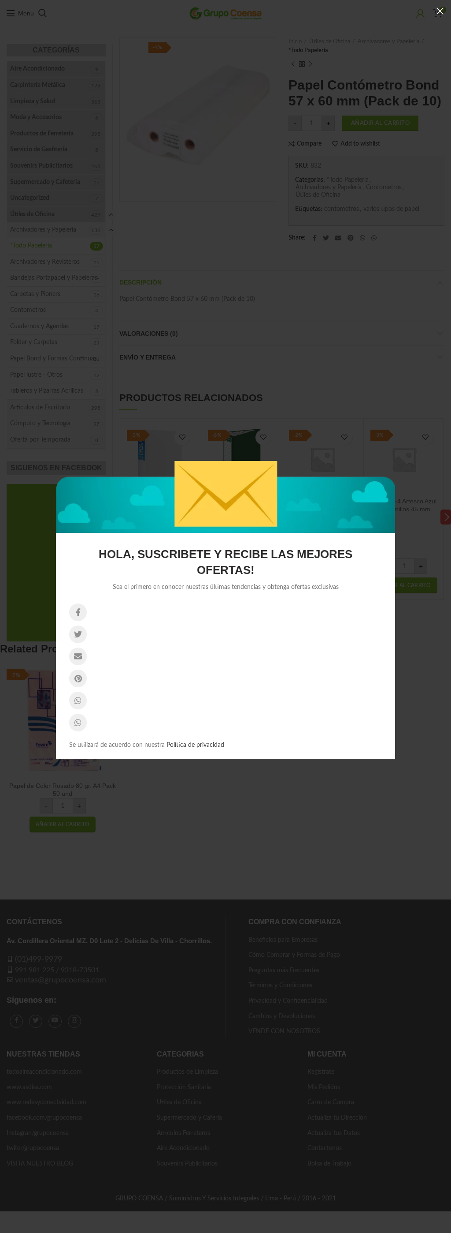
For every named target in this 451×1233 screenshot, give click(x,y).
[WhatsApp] (78, 700)
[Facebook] (78, 612)
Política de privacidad (195, 745)
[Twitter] (78, 634)
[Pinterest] (78, 678)
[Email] (78, 656)
